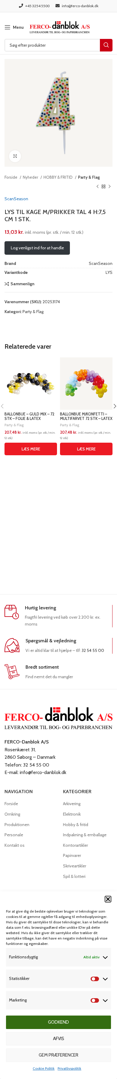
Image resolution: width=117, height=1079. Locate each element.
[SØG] (106, 45)
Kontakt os (14, 845)
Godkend (58, 1022)
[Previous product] (97, 186)
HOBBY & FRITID (59, 177)
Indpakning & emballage (84, 834)
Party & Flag (89, 177)
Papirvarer (72, 855)
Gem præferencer (58, 1055)
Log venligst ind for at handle (37, 248)
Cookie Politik (44, 1068)
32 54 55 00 (93, 650)
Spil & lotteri (74, 876)
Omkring (12, 814)
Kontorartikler (75, 845)
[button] (108, 899)
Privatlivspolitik (69, 1068)
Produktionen (16, 824)
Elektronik (72, 814)
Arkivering (71, 803)
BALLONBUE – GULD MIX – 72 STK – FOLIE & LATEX (29, 416)
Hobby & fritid (75, 824)
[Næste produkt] (109, 186)
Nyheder (31, 177)
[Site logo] (60, 26)
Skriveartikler (74, 866)
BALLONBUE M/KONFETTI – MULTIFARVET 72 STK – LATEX (86, 416)
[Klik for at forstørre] (15, 156)
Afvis (58, 1038)
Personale (13, 834)
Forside (11, 177)
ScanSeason (16, 198)
